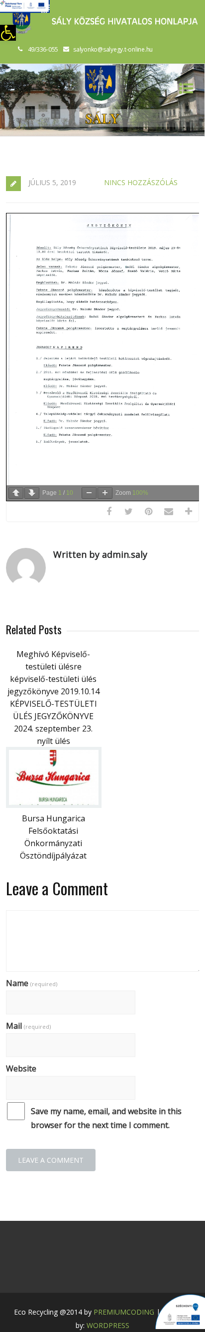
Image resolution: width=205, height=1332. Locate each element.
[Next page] (31, 493)
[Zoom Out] (89, 493)
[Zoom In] (105, 493)
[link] (8, 33)
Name (31, 983)
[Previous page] (15, 493)
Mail (28, 1025)
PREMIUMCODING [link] (124, 1312)
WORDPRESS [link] (108, 1325)
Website (21, 1068)
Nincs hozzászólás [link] (141, 182)
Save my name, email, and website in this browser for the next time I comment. (106, 1118)
